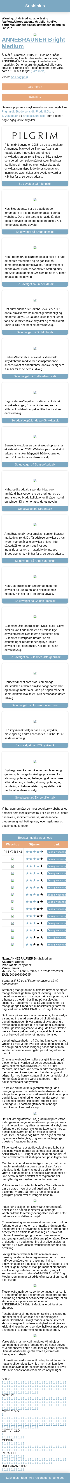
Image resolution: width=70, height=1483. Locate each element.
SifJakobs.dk (10, 115)
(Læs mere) (38, 71)
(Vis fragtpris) (19, 77)
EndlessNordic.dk (34, 115)
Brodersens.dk (25, 111)
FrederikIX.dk (44, 111)
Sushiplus (35, 6)
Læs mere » (35, 86)
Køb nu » (35, 97)
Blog (24, 1477)
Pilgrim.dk (8, 111)
